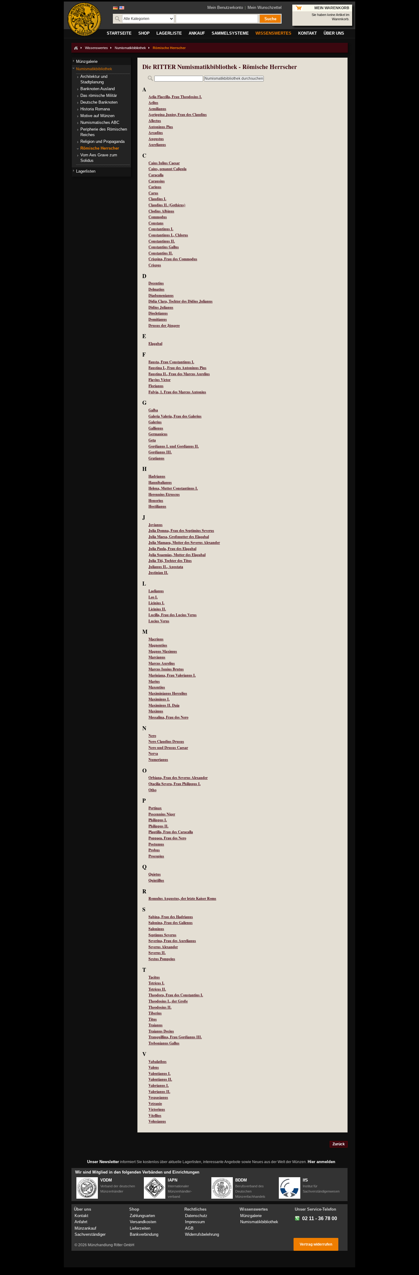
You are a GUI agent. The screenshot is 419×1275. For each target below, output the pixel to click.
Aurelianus (157, 144)
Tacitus (154, 977)
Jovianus (155, 524)
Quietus (154, 874)
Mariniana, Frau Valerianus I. (172, 675)
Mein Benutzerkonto (225, 7)
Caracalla (155, 175)
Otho (152, 789)
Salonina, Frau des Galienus (170, 922)
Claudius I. (157, 198)
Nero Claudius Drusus (166, 741)
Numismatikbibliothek (130, 48)
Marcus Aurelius (161, 663)
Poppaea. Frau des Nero (167, 838)
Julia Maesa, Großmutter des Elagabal (178, 536)
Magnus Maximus (162, 651)
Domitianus (157, 319)
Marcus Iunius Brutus (166, 669)
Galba (153, 410)
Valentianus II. (160, 1079)
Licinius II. (157, 609)
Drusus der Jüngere (164, 325)
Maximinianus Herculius (167, 693)
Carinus (154, 186)
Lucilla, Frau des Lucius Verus (172, 614)
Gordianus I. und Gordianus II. (173, 446)
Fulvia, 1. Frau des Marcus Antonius (177, 392)
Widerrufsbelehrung (202, 1234)
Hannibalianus (160, 482)
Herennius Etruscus (164, 494)
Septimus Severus (162, 934)
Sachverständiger (90, 1234)
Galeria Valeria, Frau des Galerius (175, 416)
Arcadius (155, 132)
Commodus (157, 216)
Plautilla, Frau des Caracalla (170, 831)
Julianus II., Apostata (165, 566)
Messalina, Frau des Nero (168, 717)
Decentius (156, 283)
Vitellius (154, 1115)
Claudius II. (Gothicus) (166, 205)
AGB (189, 1228)
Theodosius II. (159, 1007)
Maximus (155, 711)
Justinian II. (158, 572)
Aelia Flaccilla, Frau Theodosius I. (175, 96)
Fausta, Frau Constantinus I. (171, 362)
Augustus (156, 138)
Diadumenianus (161, 295)
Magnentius (157, 645)
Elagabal (155, 343)
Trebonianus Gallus (163, 1043)
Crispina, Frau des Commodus (172, 258)
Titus (152, 1019)
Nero (152, 735)
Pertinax (155, 808)
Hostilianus (157, 506)
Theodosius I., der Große (168, 1001)
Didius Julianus (160, 307)
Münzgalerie (251, 1215)
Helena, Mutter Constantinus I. (173, 488)
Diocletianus (158, 313)
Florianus (155, 385)
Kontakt (81, 1215)
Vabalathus (157, 1061)
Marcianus (156, 657)
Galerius (155, 422)
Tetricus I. (156, 983)
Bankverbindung (144, 1234)
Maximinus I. (159, 699)
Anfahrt (81, 1222)
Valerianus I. (158, 1085)
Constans (155, 223)
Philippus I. (157, 820)
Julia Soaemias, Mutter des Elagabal (177, 554)
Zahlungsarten (142, 1215)
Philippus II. (158, 826)
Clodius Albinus (161, 211)
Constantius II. (160, 253)
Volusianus (157, 1121)
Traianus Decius (161, 1031)
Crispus (154, 265)
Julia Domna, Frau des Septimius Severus (181, 530)
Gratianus (156, 458)
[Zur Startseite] (75, 48)
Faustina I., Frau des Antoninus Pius (177, 367)
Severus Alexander (163, 946)
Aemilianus (157, 108)
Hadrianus (156, 476)
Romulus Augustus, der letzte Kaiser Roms (182, 898)
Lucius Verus (158, 621)
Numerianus (158, 759)
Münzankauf (85, 1228)
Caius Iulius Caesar (164, 163)
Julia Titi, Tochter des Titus (170, 560)
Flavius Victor (159, 379)
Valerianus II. (159, 1091)
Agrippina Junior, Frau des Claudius (177, 114)
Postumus (156, 844)
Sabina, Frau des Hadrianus (170, 916)
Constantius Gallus (163, 247)
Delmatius (156, 289)
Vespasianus (158, 1097)
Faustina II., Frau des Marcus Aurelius (179, 373)
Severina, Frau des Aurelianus (172, 940)
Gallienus (155, 428)
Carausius (156, 181)
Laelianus (156, 591)
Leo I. (153, 597)
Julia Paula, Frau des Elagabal (172, 548)
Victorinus (156, 1109)
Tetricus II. (157, 989)
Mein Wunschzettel (265, 7)
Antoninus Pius (160, 126)
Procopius (156, 856)
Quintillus (156, 880)
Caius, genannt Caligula (167, 168)
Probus (154, 850)
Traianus (155, 1025)
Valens (153, 1067)
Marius (154, 681)
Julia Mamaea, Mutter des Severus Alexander (184, 542)
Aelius (153, 102)
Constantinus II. (161, 241)
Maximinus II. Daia (163, 705)
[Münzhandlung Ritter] (84, 19)
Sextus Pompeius (161, 958)
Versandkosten (143, 1222)
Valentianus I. (159, 1073)
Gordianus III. (160, 452)
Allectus (154, 120)
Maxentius (156, 687)
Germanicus (157, 434)
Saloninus (156, 928)
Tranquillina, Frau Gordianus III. (175, 1037)
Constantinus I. (160, 228)
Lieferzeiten (140, 1228)
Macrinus (155, 639)
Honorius (155, 500)
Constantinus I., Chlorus (168, 235)
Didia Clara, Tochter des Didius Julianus (180, 301)
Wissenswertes (96, 48)
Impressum (195, 1222)
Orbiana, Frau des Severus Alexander (178, 777)
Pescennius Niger (161, 814)
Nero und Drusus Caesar (168, 747)
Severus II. (157, 952)
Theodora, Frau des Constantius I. (175, 995)
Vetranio (155, 1103)
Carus (153, 193)
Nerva (153, 753)
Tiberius (155, 1013)
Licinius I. (156, 602)
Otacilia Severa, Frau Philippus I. (174, 783)
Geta (152, 440)
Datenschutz (196, 1215)
